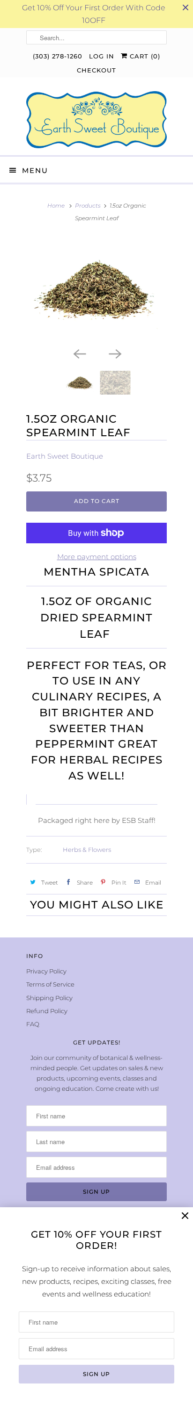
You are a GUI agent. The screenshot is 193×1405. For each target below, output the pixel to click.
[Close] (185, 1216)
